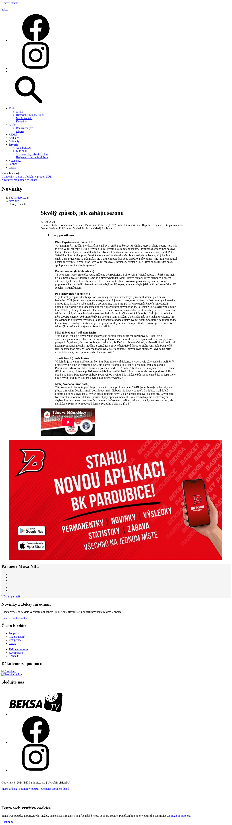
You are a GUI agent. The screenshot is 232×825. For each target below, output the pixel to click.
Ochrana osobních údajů (55, 788)
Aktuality (14, 141)
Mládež (13, 134)
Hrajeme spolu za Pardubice (32, 157)
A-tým (12, 124)
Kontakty (21, 121)
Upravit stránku (10, 3)
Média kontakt (24, 118)
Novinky (14, 200)
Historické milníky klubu (30, 114)
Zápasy (20, 131)
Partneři (13, 163)
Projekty (13, 144)
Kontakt (13, 655)
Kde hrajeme (16, 652)
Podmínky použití (29, 788)
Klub (11, 108)
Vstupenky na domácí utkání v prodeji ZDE (26, 176)
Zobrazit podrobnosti (179, 815)
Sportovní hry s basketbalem (32, 154)
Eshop (12, 167)
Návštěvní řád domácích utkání (19, 179)
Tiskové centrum (18, 649)
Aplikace (14, 137)
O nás (19, 111)
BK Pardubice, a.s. (19, 197)
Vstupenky (15, 160)
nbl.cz (4, 9)
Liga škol (21, 150)
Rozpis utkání (16, 636)
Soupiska (14, 633)
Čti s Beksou (23, 147)
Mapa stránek (9, 788)
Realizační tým (24, 128)
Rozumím (7, 821)
